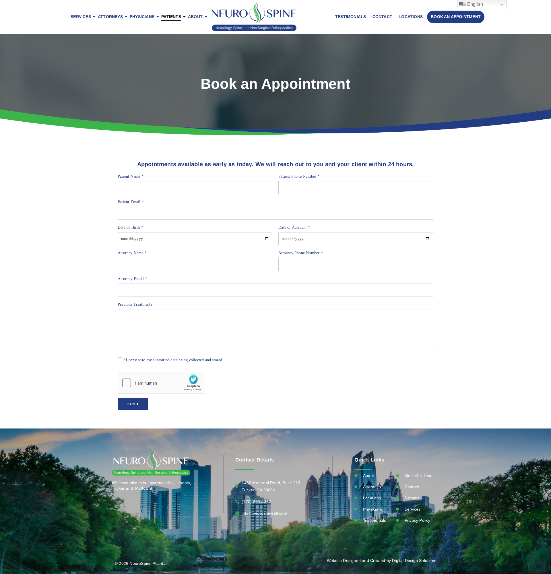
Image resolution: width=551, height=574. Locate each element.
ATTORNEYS (110, 16)
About (368, 476)
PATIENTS (171, 16)
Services (413, 509)
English (474, 4)
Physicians (373, 509)
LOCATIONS (411, 16)
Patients (412, 498)
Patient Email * (131, 202)
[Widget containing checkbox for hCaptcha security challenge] (161, 383)
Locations (372, 498)
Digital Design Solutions (414, 560)
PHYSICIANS (142, 16)
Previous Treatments (135, 304)
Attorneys (372, 487)
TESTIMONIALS (350, 16)
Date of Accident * (294, 227)
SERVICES (81, 16)
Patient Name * (130, 176)
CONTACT (382, 16)
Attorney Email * (132, 279)
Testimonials (374, 520)
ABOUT (195, 16)
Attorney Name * (132, 253)
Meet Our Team (419, 476)
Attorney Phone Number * (300, 253)
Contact (412, 487)
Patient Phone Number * (298, 176)
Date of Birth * (130, 227)
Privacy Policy (417, 520)
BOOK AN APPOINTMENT (456, 16)
